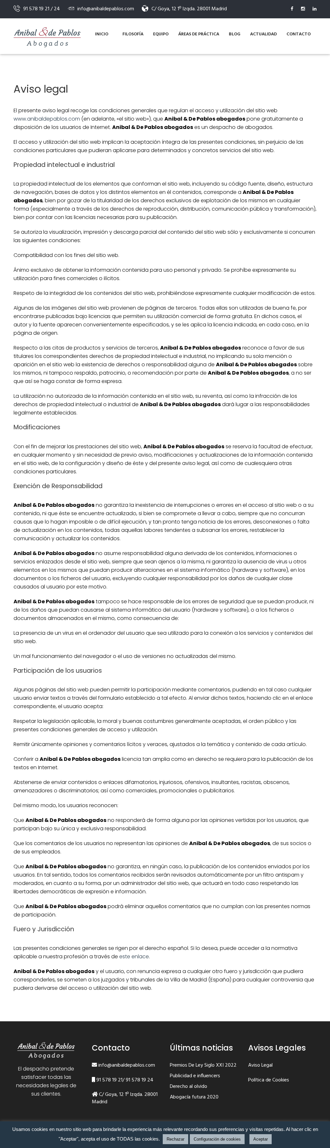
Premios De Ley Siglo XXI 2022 (203, 1066)
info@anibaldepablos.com (126, 1065)
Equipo (161, 34)
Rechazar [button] (175, 1139)
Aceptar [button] (260, 1139)
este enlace (134, 956)
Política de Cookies (268, 1080)
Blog (234, 34)
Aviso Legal (260, 1065)
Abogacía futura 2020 (194, 1097)
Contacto (298, 34)
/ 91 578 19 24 (137, 1080)
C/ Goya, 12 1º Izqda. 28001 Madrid (125, 1098)
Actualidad (263, 34)
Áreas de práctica (198, 34)
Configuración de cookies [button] (217, 1139)
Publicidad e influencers (195, 1076)
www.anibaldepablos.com (47, 119)
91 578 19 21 (108, 1080)
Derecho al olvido (188, 1087)
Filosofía (132, 34)
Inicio (101, 34)
